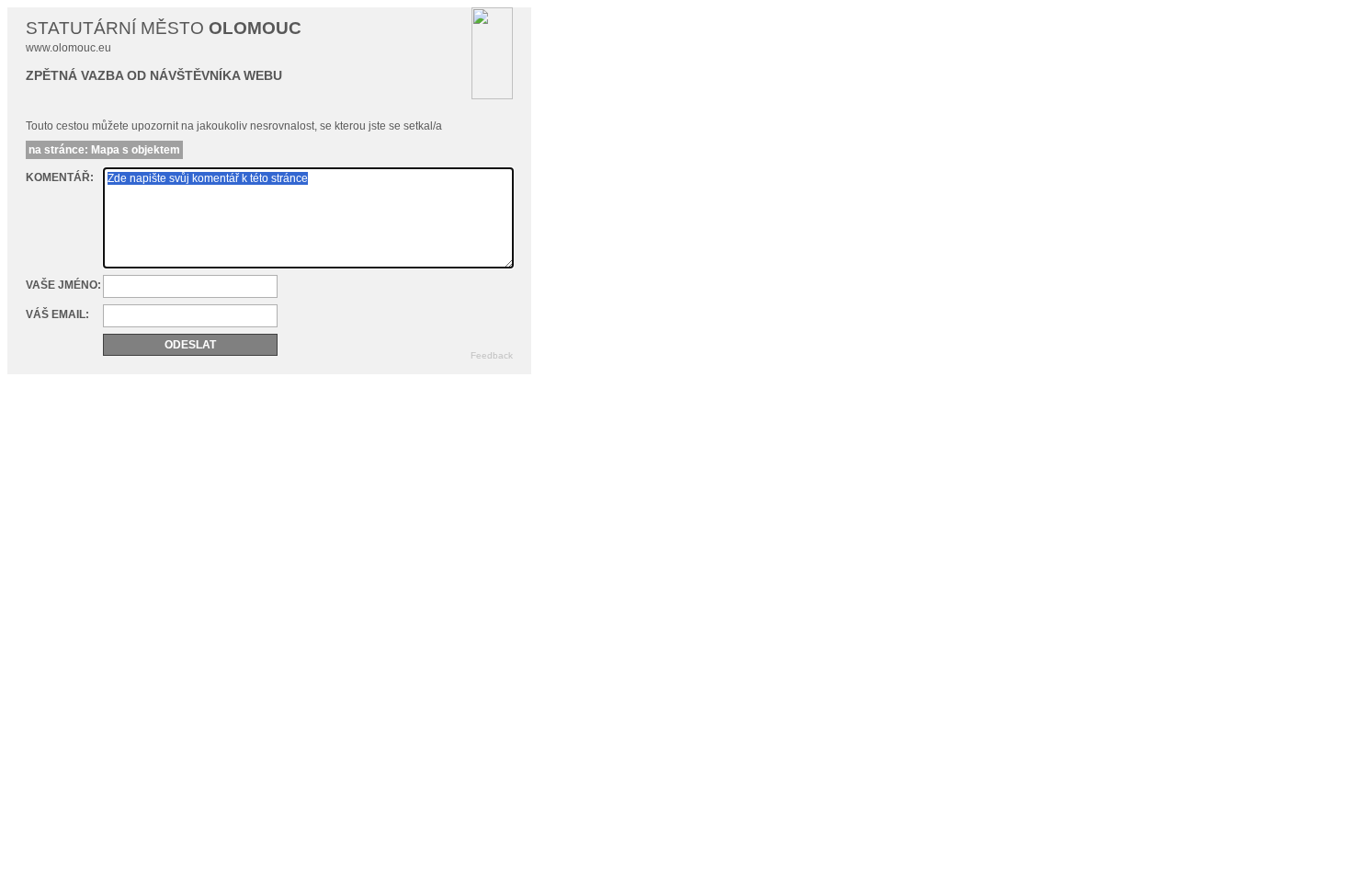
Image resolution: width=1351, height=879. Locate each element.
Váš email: (57, 314)
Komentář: (60, 177)
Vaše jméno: (63, 285)
